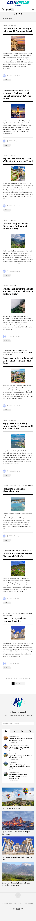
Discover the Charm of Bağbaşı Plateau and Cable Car (17, 555)
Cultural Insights (9, 90)
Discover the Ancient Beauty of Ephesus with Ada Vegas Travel (17, 29)
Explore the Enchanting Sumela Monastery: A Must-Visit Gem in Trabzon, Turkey (18, 291)
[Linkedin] (21, 13)
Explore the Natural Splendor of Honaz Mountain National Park (16, 884)
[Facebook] (17, 13)
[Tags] (30, 731)
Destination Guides (9, 25)
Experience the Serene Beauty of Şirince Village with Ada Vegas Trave (18, 361)
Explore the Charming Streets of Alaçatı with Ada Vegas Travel (18, 160)
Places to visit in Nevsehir (11, 808)
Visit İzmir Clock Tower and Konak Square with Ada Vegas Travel (17, 96)
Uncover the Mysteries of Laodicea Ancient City (14, 619)
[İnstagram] (14, 13)
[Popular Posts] (14, 731)
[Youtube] (19, 13)
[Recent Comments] (22, 731)
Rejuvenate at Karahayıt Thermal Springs (14, 490)
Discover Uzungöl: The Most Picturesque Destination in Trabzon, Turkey (16, 226)
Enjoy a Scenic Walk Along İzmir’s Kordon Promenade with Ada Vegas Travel (18, 426)
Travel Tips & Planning (10, 353)
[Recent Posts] (6, 731)
